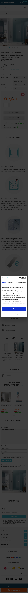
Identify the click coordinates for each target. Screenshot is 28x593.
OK (14, 308)
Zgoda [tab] (4, 282)
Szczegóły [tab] (11, 282)
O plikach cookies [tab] (21, 282)
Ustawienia (13, 314)
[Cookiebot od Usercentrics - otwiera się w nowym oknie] (19, 278)
